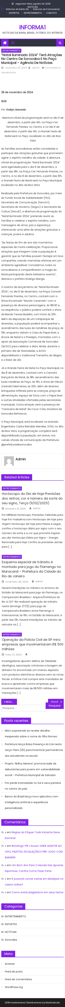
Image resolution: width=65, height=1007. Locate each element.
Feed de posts (14, 971)
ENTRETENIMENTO (33, 12)
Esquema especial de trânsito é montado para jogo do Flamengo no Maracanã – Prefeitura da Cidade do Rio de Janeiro (31, 569)
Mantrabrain (53, 1002)
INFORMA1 (32, 27)
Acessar (10, 964)
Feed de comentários (18, 979)
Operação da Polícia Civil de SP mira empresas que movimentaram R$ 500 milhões (32, 644)
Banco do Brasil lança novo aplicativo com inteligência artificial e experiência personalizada (31, 802)
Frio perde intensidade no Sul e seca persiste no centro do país (33, 786)
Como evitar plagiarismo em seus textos (37, 892)
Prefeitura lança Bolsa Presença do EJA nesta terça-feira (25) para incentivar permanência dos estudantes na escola (34, 750)
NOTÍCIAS (33, 7)
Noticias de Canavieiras (46, 9)
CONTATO (51, 12)
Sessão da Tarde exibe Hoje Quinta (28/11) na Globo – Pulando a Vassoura (57, 702)
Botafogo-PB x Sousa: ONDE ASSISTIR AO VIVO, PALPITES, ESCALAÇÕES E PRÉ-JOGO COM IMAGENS (34, 851)
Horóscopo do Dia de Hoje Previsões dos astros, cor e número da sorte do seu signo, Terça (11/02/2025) (32, 498)
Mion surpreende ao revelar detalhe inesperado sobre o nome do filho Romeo (31, 733)
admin (35, 67)
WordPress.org (14, 987)
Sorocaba (11, 940)
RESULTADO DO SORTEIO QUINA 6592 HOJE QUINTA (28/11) (11, 702)
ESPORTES (14, 12)
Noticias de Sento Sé (17, 9)
